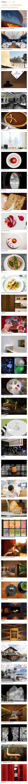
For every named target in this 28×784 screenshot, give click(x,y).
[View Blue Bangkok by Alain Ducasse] (14, 39)
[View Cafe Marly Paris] (14, 59)
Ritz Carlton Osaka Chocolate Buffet (8, 557)
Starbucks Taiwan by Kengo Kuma (7, 682)
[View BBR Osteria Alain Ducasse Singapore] (14, 18)
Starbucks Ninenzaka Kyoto (6, 662)
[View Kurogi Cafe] (14, 365)
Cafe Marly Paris (4, 69)
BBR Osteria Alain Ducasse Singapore (7, 28)
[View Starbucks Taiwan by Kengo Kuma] (14, 673)
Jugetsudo (3, 312)
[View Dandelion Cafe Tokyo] (14, 120)
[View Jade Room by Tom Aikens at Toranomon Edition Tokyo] (14, 283)
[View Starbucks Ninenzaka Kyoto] (14, 653)
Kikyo (2, 353)
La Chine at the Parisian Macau (6, 395)
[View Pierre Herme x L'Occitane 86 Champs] (14, 488)
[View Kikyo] (14, 344)
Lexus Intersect (4, 415)
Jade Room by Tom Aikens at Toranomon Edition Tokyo (10, 292)
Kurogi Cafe (3, 374)
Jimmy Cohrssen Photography (11, 6)
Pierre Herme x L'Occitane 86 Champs (7, 497)
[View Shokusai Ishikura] (14, 590)
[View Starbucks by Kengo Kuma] (14, 632)
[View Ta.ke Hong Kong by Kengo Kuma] (14, 712)
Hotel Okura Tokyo (4, 250)
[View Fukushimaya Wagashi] (14, 160)
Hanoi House (3, 189)
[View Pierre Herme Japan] (14, 468)
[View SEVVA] (14, 569)
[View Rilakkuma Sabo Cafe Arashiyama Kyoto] (14, 528)
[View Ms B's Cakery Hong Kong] (14, 427)
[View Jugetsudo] (14, 303)
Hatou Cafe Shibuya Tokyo (6, 210)
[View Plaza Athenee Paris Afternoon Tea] (14, 508)
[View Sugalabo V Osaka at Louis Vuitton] (14, 693)
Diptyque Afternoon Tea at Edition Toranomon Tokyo (10, 150)
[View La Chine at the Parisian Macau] (14, 386)
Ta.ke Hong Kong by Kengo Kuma (7, 722)
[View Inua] (14, 262)
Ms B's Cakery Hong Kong (5, 436)
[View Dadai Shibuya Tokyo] (14, 100)
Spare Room (3, 620)
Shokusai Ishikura (4, 599)
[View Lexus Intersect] (14, 406)
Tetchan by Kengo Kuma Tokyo (6, 762)
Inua (2, 271)
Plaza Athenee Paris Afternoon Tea (7, 517)
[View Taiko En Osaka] (14, 732)
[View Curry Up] (14, 79)
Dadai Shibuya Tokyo (4, 110)
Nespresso (3, 456)
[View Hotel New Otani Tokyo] (14, 221)
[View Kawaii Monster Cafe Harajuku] (14, 324)
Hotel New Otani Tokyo (5, 230)
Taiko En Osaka (3, 742)
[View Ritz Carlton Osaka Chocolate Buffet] (14, 547)
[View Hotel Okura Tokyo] (14, 241)
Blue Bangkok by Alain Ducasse (7, 49)
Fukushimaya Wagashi (5, 169)
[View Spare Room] (14, 611)
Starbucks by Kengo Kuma (6, 641)
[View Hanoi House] (14, 180)
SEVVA (2, 578)
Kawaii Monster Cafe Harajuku (6, 333)
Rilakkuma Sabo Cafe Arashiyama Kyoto (8, 537)
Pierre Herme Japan (4, 477)
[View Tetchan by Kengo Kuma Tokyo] (14, 752)
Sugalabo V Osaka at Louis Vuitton (7, 702)
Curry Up (2, 89)
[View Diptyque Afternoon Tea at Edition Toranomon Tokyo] (14, 140)
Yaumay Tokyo (3, 782)
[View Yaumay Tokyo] (14, 772)
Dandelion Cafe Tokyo (5, 130)
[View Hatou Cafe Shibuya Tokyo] (14, 201)
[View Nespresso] (14, 447)
